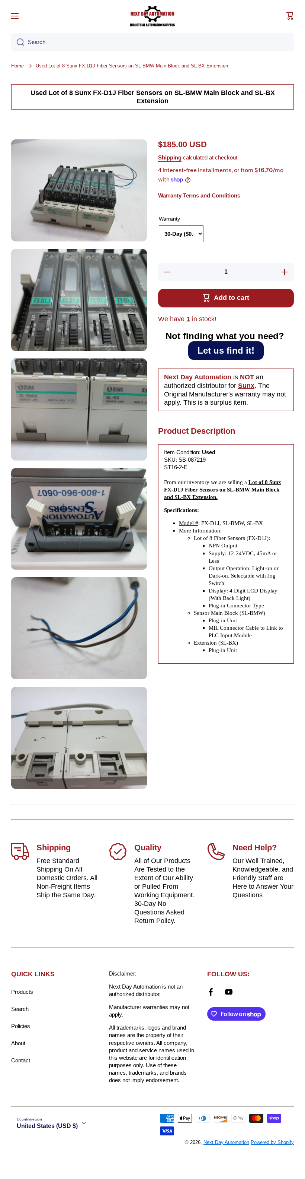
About (18, 1043)
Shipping (170, 157)
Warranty (169, 219)
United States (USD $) (47, 1126)
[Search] (17, 42)
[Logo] (152, 16)
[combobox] (152, 42)
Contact (20, 1060)
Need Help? (254, 847)
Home (17, 66)
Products (22, 992)
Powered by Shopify (272, 1142)
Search (20, 1009)
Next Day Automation (226, 1142)
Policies (20, 1026)
